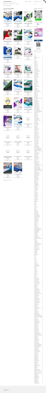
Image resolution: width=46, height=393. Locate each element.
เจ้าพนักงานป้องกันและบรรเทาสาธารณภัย (38, 315)
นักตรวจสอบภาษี (36, 80)
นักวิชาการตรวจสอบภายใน (37, 107)
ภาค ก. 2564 (35, 259)
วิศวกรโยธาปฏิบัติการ (36, 271)
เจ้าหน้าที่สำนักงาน (36, 380)
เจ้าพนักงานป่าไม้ (36, 318)
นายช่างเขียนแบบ (36, 193)
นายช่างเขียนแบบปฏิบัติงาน (37, 194)
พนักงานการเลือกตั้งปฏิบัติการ (37, 214)
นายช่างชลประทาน (36, 186)
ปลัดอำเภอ (35, 208)
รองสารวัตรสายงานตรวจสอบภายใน (37, 265)
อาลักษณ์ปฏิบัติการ (36, 275)
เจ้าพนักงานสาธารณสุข (36, 339)
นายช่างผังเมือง (36, 188)
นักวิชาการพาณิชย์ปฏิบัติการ (37, 124)
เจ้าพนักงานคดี (36, 285)
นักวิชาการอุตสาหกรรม (36, 153)
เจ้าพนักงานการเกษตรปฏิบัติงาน (37, 281)
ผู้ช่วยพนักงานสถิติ (36, 210)
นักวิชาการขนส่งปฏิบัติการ (36, 97)
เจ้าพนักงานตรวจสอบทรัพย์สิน (37, 298)
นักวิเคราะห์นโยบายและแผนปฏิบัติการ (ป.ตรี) (38, 170)
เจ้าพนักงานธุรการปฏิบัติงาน (37, 308)
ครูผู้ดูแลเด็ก (35, 58)
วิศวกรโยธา (35, 269)
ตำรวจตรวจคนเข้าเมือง (36, 62)
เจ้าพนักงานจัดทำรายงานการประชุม (37, 292)
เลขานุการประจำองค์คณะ (36, 382)
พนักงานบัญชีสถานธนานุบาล (37, 232)
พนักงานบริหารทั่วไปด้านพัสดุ (37, 230)
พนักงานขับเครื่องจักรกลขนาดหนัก (37, 216)
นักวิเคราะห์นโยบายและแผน (37, 165)
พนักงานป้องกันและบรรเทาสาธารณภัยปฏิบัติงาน (38, 238)
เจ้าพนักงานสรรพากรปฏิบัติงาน (37, 338)
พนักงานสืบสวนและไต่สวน (37, 248)
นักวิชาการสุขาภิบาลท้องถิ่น (37, 145)
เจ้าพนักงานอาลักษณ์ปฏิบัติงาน (37, 349)
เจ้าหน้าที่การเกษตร (36, 355)
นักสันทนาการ (36, 181)
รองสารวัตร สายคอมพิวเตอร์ (37, 264)
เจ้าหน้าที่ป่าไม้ (36, 366)
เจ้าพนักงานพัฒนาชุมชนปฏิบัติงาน (37, 321)
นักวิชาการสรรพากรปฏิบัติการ (37, 140)
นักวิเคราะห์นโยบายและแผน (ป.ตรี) (37, 166)
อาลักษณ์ (35, 274)
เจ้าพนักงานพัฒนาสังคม (36, 322)
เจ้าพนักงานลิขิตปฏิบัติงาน (36, 328)
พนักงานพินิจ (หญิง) (36, 241)
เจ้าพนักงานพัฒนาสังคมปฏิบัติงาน (37, 323)
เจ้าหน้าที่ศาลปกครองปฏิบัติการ (37, 374)
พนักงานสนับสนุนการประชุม (37, 247)
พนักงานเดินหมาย (36, 252)
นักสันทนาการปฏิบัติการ (36, 183)
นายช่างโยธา (35, 197)
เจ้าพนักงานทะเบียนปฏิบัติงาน (37, 304)
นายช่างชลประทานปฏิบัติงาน (37, 187)
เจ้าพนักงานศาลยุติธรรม (36, 329)
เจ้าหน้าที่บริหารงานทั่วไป (36, 362)
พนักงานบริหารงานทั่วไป (36, 226)
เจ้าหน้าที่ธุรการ (36, 361)
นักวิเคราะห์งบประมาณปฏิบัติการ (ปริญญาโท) (38, 164)
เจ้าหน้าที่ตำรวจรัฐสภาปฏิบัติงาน (37, 360)
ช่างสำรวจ (35, 59)
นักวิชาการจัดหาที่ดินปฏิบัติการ (37, 103)
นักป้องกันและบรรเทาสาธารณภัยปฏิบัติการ (38, 91)
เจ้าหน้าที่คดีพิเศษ (36, 357)
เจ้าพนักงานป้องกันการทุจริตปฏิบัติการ (37, 314)
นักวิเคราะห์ (35, 160)
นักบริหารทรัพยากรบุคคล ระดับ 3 (37, 86)
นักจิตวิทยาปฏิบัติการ (36, 79)
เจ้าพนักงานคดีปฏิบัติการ (36, 286)
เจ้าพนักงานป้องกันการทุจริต (37, 313)
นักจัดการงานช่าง (36, 68)
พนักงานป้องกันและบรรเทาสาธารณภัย (37, 237)
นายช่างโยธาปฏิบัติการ (36, 198)
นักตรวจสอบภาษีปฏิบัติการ (37, 81)
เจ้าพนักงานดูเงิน (36, 296)
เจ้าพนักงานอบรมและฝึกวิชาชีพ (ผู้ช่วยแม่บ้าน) (38, 345)
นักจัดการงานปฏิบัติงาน (36, 74)
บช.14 (35, 205)
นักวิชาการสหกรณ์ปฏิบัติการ (37, 141)
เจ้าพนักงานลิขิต (36, 327)
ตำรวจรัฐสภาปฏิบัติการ (36, 64)
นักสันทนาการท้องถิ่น (36, 182)
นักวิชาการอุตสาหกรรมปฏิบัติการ (37, 154)
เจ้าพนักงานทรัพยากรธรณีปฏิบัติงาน (37, 302)
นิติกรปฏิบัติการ (36, 204)
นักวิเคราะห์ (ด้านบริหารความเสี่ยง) (37, 161)
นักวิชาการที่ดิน (36, 113)
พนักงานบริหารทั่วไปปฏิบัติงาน (37, 231)
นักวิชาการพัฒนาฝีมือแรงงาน (37, 119)
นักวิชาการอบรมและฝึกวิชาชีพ (37, 147)
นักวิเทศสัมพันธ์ (36, 171)
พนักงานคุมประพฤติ (36, 219)
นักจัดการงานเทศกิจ (36, 75)
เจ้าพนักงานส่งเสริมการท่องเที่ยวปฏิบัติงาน (38, 333)
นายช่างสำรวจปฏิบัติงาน (36, 192)
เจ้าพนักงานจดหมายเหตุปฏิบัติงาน (37, 291)
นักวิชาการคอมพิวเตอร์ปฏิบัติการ (37, 101)
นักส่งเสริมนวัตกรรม (36, 176)
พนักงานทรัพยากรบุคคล (36, 221)
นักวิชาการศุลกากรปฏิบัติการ (37, 135)
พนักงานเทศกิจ (36, 253)
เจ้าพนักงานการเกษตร (36, 280)
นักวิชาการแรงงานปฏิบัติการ (37, 159)
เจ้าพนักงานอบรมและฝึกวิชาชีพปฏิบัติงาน (38, 346)
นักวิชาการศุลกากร (36, 134)
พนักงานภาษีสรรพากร (36, 242)
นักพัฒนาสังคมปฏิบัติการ (36, 95)
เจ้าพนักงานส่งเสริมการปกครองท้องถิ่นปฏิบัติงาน (38, 335)
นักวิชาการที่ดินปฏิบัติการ (36, 114)
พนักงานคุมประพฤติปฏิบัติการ (37, 220)
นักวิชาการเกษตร (36, 155)
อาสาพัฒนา (35, 276)
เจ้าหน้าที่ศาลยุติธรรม (36, 375)
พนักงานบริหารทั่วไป (36, 227)
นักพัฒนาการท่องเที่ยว (36, 92)
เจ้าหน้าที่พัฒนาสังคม (36, 367)
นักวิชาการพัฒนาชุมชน (36, 117)
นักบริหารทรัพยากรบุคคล (36, 85)
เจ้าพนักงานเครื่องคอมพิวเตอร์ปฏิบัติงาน (37, 351)
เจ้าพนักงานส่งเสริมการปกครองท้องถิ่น (37, 334)
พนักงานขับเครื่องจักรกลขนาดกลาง (37, 215)
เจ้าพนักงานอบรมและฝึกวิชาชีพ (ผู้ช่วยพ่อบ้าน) (38, 344)
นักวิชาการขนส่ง (36, 96)
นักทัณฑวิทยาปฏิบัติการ (36, 84)
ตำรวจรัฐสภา (35, 63)
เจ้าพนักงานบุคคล (36, 309)
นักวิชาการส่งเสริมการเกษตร (37, 136)
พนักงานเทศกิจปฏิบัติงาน (36, 254)
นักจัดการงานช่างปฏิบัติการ (37, 69)
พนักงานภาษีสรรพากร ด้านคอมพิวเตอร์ (37, 243)
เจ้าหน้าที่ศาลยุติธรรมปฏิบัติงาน (37, 376)
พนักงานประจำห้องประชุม (36, 236)
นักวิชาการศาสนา (36, 130)
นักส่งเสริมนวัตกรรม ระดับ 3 (37, 177)
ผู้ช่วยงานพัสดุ (36, 209)
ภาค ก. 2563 (35, 258)
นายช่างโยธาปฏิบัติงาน (36, 199)
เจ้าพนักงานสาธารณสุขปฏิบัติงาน (37, 340)
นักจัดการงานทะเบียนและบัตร (37, 70)
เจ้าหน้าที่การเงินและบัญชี (36, 356)
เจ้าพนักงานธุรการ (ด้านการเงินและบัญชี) (38, 307)
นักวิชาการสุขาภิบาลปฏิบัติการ (37, 146)
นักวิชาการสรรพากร (36, 139)
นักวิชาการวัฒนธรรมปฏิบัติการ (37, 129)
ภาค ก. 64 (35, 260)
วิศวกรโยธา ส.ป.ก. (36, 270)
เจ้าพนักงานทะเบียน (36, 303)
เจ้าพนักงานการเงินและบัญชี (37, 282)
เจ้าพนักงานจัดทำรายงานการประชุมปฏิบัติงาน (38, 293)
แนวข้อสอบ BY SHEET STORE (7, 1)
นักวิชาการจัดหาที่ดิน (36, 102)
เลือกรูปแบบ (8, 26)
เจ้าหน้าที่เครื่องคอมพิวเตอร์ (37, 381)
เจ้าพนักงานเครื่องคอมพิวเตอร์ (37, 350)
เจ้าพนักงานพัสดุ (36, 324)
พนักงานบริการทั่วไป (36, 225)
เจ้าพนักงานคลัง (36, 287)
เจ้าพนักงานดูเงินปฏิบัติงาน (36, 297)
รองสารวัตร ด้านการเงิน (36, 263)
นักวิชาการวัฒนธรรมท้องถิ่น (37, 128)
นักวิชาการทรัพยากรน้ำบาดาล (37, 112)
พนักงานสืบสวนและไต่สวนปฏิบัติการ (37, 249)
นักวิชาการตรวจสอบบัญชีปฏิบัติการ (37, 106)
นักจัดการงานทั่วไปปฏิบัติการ (37, 73)
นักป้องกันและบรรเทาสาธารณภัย (37, 90)
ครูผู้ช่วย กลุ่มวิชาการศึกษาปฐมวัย (37, 57)
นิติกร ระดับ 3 (36, 203)
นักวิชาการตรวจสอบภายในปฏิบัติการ (37, 108)
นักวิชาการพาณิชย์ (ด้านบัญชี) (37, 123)
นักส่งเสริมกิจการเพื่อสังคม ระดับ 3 (37, 175)
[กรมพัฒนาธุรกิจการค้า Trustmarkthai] (38, 24)
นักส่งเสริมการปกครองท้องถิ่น (37, 172)
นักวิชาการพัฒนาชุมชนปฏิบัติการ (37, 118)
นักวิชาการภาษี (36, 125)
